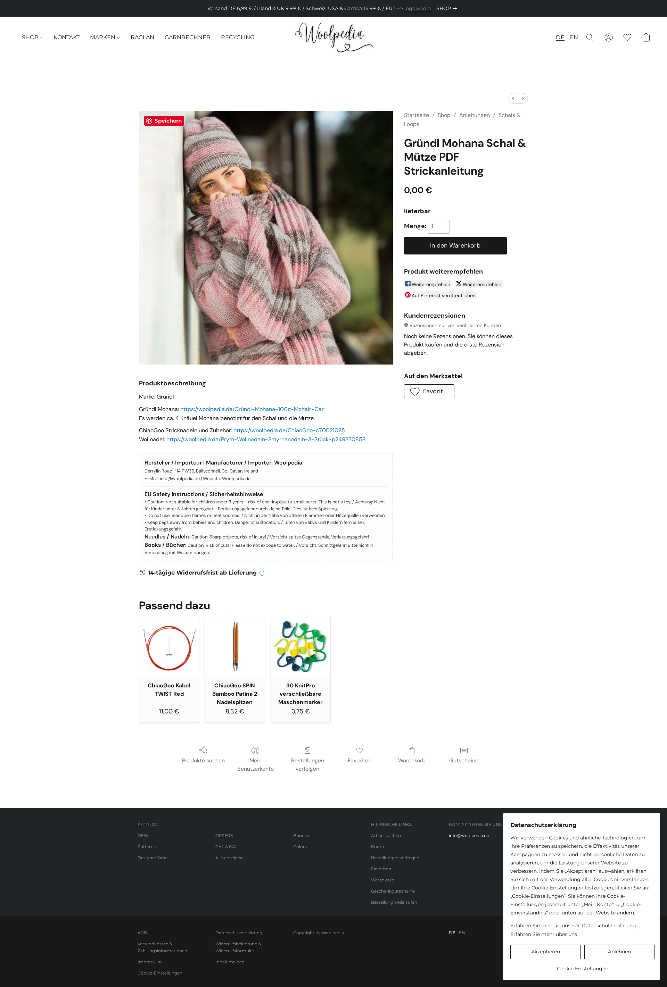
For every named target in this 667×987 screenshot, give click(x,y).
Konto (377, 846)
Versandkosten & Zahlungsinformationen (162, 947)
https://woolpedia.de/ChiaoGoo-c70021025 (289, 430)
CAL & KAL (226, 846)
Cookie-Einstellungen (160, 973)
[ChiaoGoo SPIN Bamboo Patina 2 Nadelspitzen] (234, 647)
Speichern (168, 120)
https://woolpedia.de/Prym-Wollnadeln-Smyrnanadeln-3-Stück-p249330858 (266, 439)
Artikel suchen (386, 835)
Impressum (150, 961)
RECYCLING (237, 37)
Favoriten (359, 760)
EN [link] (462, 932)
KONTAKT (66, 37)
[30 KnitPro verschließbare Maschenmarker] (300, 647)
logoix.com (417, 8)
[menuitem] (513, 98)
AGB (142, 932)
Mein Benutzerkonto (255, 764)
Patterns (147, 846)
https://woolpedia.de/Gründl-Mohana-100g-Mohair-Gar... (253, 409)
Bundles (301, 835)
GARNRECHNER (188, 37)
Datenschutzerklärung (238, 932)
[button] (334, 37)
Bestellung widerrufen (394, 902)
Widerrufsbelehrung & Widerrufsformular (238, 947)
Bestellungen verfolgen (307, 764)
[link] (448, 8)
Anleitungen (474, 115)
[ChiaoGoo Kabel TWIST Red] (169, 647)
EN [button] (573, 37)
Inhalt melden (230, 961)
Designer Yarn (152, 857)
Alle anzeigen (229, 857)
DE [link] (452, 932)
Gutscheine (463, 760)
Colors (300, 846)
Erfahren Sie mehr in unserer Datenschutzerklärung (573, 925)
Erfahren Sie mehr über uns (543, 934)
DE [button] (560, 37)
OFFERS (224, 835)
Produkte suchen (203, 760)
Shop (444, 115)
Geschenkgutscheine (393, 891)
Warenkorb (412, 760)
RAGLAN (142, 37)
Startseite (416, 115)
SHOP (31, 37)
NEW (143, 835)
